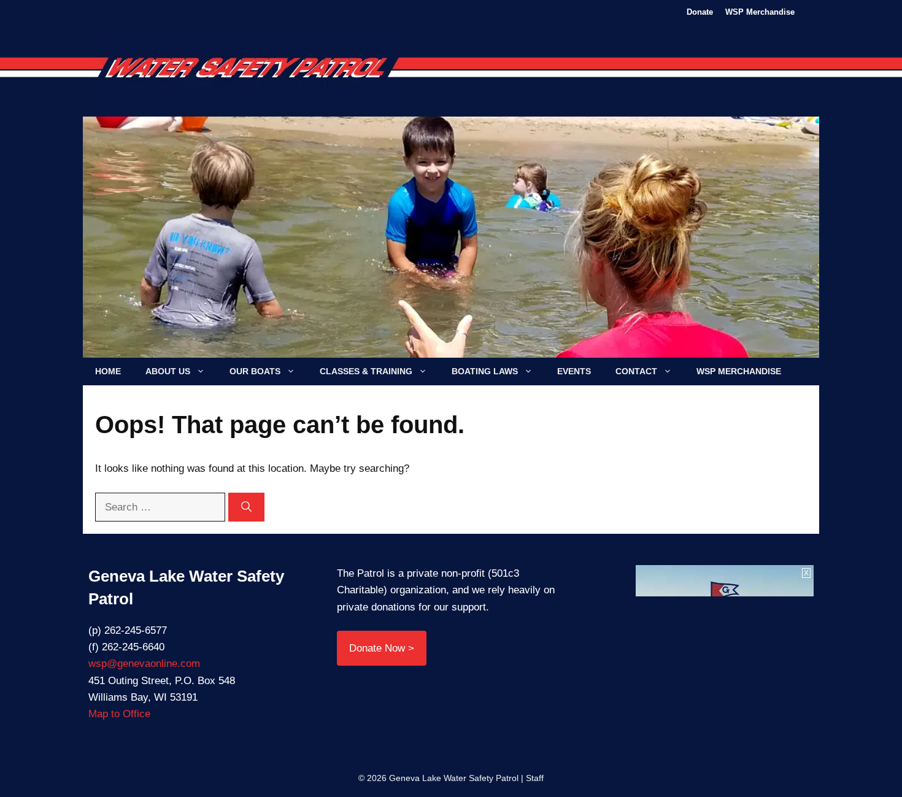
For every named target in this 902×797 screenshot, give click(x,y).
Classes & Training (366, 371)
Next (744, 242)
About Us (167, 371)
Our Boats (254, 371)
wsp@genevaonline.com (144, 663)
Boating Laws (485, 371)
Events (574, 371)
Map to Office (119, 714)
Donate (700, 12)
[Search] (246, 507)
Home (108, 371)
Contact (636, 371)
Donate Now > (381, 648)
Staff (535, 778)
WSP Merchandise (760, 12)
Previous (158, 242)
